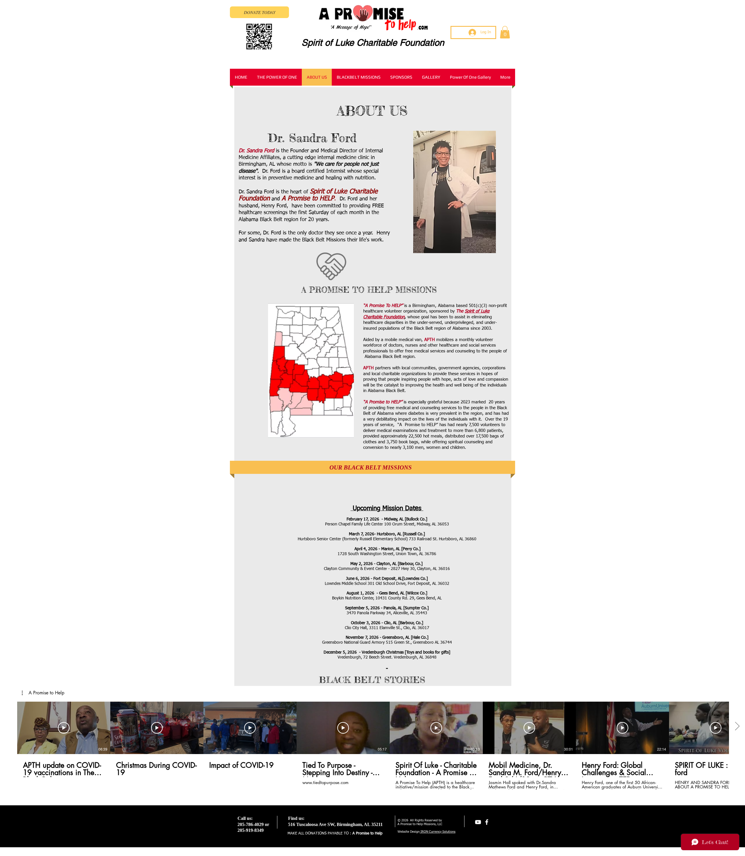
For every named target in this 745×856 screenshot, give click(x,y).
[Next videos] (737, 726)
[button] (505, 32)
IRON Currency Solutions (437, 831)
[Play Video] (64, 728)
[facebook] (486, 822)
